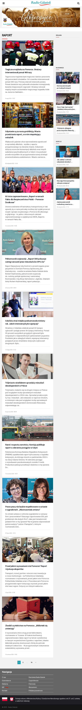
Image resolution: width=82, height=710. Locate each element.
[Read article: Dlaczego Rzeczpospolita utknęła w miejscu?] (67, 173)
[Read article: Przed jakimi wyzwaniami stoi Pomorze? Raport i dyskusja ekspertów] (27, 551)
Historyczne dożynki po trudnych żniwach (64, 87)
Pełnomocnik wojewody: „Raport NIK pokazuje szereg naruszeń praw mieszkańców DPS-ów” (25, 260)
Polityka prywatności (36, 690)
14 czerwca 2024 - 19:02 (11, 654)
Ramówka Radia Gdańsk (37, 677)
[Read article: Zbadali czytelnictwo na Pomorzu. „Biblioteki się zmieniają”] (27, 611)
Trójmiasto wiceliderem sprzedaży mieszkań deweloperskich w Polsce (24, 384)
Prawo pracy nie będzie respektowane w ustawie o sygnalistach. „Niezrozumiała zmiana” (26, 508)
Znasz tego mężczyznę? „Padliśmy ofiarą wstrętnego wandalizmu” (66, 108)
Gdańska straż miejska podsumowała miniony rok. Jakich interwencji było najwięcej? (25, 322)
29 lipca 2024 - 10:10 (10, 533)
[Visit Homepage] (41, 3)
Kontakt (4, 690)
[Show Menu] (4, 3)
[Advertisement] (69, 50)
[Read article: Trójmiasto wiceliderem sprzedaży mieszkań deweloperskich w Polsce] (27, 368)
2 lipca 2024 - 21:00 (10, 592)
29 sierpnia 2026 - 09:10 (63, 185)
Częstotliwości (33, 680)
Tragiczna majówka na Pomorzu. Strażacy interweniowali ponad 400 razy (23, 71)
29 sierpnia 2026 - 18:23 (63, 90)
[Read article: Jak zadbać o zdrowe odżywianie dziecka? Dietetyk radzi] (67, 152)
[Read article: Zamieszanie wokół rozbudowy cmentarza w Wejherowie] (67, 195)
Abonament (33, 687)
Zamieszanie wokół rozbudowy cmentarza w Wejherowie (64, 203)
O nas (4, 677)
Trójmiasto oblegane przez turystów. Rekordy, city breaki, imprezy (65, 129)
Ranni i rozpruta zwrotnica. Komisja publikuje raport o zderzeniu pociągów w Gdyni (25, 446)
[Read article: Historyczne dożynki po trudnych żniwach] (67, 78)
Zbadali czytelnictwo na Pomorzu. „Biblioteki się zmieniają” (26, 627)
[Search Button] (78, 3)
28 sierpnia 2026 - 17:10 (63, 207)
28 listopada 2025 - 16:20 (11, 163)
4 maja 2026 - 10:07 (10, 98)
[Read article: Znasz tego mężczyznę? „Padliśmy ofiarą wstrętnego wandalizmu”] (67, 99)
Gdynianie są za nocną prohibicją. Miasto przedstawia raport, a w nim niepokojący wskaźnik (22, 134)
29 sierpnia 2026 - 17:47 (63, 133)
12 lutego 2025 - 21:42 (10, 349)
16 (31, 662)
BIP (3, 687)
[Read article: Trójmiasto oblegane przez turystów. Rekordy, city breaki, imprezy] (67, 121)
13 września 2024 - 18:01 (11, 473)
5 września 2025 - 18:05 (11, 225)
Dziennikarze (6, 680)
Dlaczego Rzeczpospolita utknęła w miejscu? (65, 182)
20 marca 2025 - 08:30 (10, 287)
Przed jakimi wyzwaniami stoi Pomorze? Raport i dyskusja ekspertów (26, 567)
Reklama (5, 684)
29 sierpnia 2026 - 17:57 (63, 112)
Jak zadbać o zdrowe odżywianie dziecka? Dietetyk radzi (64, 161)
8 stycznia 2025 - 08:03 (11, 411)
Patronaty (32, 684)
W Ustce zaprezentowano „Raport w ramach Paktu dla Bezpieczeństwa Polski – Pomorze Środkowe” (24, 199)
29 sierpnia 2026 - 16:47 (63, 164)
